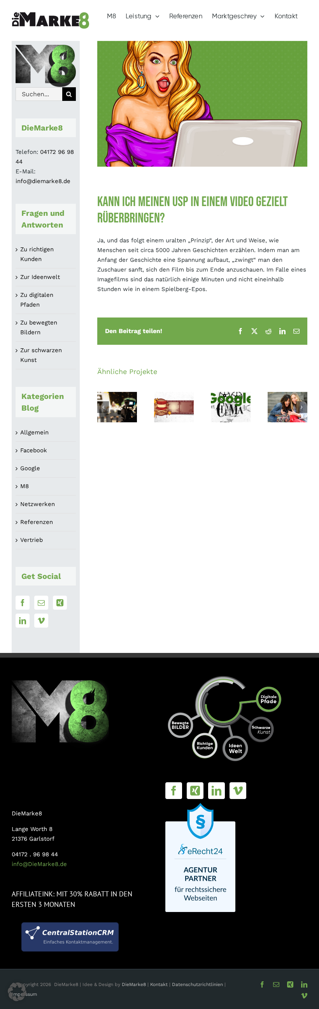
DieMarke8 (134, 984)
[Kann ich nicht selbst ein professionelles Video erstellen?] (174, 407)
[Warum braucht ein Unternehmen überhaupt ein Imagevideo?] (287, 407)
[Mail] (41, 603)
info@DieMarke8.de (39, 864)
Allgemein (34, 432)
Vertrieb (31, 539)
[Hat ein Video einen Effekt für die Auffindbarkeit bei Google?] (231, 407)
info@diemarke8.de (43, 181)
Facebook (33, 450)
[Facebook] (23, 603)
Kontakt (159, 984)
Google (30, 468)
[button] (103, 407)
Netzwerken (37, 504)
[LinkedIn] (23, 621)
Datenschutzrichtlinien (197, 984)
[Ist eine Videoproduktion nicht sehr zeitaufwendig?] (117, 407)
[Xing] (60, 603)
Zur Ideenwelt (40, 276)
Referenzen (36, 522)
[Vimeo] (41, 621)
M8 (24, 486)
